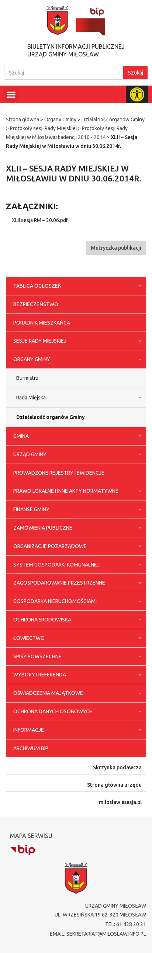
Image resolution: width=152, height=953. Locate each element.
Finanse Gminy (31, 509)
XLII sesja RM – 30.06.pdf (40, 220)
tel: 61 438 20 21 (125, 924)
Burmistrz (27, 378)
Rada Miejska (31, 398)
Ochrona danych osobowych (53, 711)
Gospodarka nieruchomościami (55, 601)
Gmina (21, 436)
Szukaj (135, 73)
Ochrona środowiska (42, 620)
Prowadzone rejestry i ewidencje (58, 473)
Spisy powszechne (37, 656)
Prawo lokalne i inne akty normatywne (65, 491)
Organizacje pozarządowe (50, 546)
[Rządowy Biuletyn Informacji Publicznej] (22, 850)
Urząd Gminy (29, 454)
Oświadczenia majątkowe (48, 693)
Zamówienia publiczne (42, 528)
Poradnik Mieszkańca (41, 323)
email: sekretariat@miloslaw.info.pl (98, 934)
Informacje (28, 730)
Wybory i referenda (39, 675)
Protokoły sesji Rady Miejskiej (43, 128)
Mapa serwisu (31, 835)
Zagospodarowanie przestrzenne (59, 583)
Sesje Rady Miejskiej (39, 341)
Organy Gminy (60, 119)
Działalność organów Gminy (113, 119)
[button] (11, 94)
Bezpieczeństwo (35, 304)
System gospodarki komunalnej (56, 565)
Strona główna (22, 119)
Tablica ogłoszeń (37, 286)
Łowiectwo (29, 638)
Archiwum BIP (30, 748)
